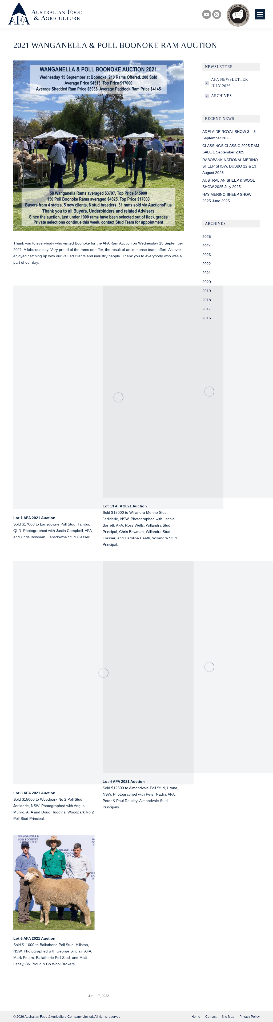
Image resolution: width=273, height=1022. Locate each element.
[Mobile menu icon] (260, 14)
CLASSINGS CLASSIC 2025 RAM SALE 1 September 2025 (230, 149)
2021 (206, 273)
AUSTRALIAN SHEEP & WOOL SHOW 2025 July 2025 (228, 183)
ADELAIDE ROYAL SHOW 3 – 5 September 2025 (229, 134)
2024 (206, 245)
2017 (206, 309)
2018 (206, 300)
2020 (206, 282)
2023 (206, 255)
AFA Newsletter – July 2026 (231, 83)
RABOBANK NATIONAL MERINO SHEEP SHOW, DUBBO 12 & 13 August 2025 (230, 166)
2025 (206, 236)
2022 (206, 264)
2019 (206, 291)
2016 (206, 318)
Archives (221, 96)
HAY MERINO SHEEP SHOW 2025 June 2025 (226, 197)
